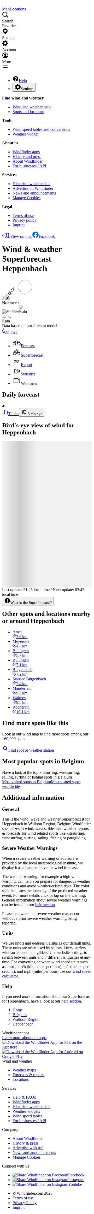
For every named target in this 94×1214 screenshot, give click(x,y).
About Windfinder (28, 161)
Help (23, 80)
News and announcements (34, 193)
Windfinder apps (26, 152)
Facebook (47, 236)
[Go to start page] (2, 4)
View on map (21, 236)
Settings (27, 89)
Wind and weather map (32, 107)
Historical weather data (31, 183)
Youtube (75, 1184)
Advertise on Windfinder (33, 188)
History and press (27, 156)
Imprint (19, 225)
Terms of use (23, 215)
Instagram (76, 1179)
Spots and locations (28, 111)
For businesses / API (29, 166)
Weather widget (25, 134)
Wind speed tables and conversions (41, 129)
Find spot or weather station (31, 750)
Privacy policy (24, 220)
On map (10, 332)
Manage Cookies (26, 198)
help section (45, 905)
